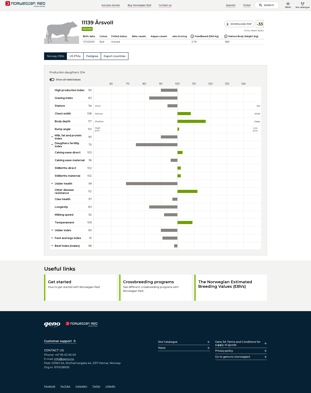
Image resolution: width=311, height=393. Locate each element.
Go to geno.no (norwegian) (232, 356)
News (162, 347)
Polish (247, 5)
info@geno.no (64, 359)
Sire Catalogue (167, 341)
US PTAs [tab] (75, 56)
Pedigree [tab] (92, 56)
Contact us (165, 5)
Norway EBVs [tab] (55, 56)
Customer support (58, 341)
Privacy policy (224, 350)
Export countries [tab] (115, 56)
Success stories (111, 5)
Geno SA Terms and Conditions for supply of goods (237, 343)
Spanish (231, 5)
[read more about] (192, 36)
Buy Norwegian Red (139, 5)
